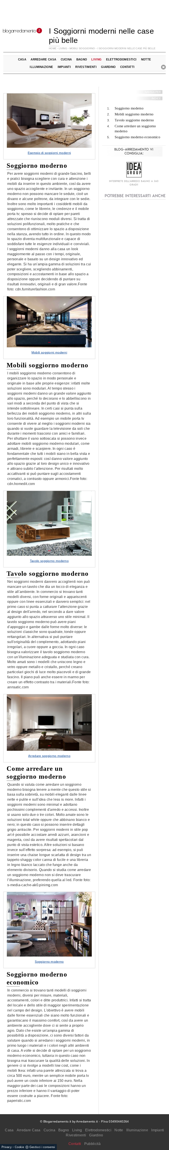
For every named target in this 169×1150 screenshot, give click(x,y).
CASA (22, 59)
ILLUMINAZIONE (41, 67)
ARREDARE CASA (43, 59)
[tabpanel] (49, 126)
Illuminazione (137, 1130)
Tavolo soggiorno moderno (134, 120)
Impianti (157, 1130)
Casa (9, 1130)
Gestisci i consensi (42, 1147)
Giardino (96, 1135)
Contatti (127, 67)
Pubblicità (92, 1144)
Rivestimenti (76, 1135)
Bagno (63, 1130)
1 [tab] (49, 143)
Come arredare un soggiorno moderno (135, 128)
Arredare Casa (28, 1130)
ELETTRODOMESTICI (121, 59)
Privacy (7, 1147)
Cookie (19, 1147)
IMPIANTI (64, 67)
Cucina (49, 1130)
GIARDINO (108, 67)
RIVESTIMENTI (86, 67)
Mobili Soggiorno (82, 48)
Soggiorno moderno (129, 108)
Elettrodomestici (98, 1130)
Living (77, 1130)
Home (52, 48)
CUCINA (66, 59)
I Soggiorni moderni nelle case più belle (126, 48)
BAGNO (81, 59)
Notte (118, 1130)
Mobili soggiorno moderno (134, 114)
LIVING (63, 48)
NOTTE (146, 59)
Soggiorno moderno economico (137, 137)
